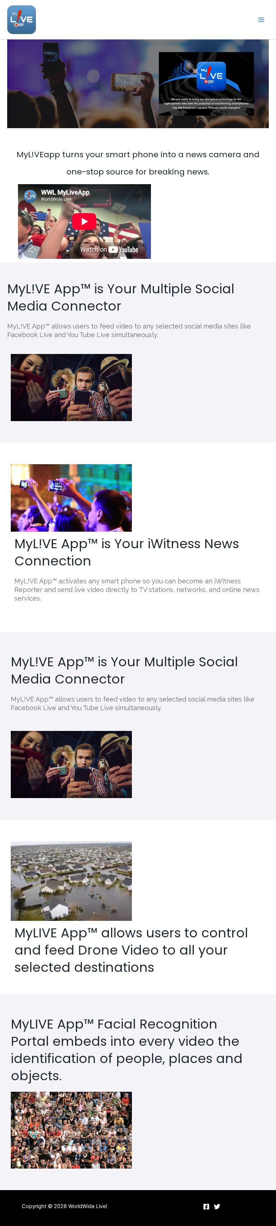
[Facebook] (206, 1206)
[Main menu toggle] (261, 19)
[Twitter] (217, 1206)
